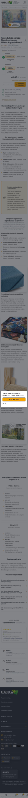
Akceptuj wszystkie (14, 399)
